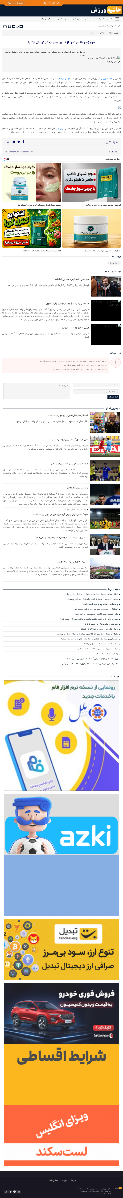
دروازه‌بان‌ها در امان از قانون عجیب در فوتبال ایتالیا (61, 42)
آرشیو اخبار (112, 26)
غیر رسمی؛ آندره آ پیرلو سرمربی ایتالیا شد (71, 279)
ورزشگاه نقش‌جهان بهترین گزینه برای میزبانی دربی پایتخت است (60, 514)
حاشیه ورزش (106, 78)
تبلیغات (72, 1180)
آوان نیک (99, 1193)
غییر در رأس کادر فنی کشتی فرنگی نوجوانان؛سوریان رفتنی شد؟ (89, 619)
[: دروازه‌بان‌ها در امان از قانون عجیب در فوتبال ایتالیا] (5, 26)
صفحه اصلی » (88, 18)
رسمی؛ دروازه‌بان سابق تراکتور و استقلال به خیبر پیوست (93, 599)
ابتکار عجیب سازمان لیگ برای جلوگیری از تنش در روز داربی (91, 594)
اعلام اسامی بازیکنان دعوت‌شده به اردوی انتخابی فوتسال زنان (90, 664)
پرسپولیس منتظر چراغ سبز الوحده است (100, 604)
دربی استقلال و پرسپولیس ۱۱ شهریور (72, 562)
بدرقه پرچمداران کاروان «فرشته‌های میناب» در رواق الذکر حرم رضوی (88, 634)
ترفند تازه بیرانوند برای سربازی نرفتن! (101, 644)
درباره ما (63, 1180)
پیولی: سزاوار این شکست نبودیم (75, 327)
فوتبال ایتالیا (64, 78)
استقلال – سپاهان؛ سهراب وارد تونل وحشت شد (68, 415)
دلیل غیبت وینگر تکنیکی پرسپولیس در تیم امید (68, 439)
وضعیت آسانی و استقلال (77, 488)
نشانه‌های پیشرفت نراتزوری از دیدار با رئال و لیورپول (67, 303)
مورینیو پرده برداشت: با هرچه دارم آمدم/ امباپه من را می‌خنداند (61, 537)
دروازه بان (60, 128)
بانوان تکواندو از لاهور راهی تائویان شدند (100, 629)
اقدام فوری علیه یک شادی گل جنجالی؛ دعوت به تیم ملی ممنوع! (89, 639)
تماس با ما (53, 1180)
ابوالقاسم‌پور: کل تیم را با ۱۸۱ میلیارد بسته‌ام (69, 464)
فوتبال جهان (102, 26)
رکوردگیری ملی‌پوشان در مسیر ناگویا (102, 624)
